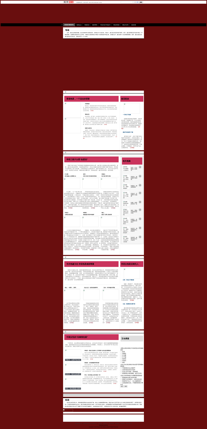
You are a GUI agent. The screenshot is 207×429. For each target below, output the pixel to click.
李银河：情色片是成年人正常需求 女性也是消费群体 (97, 350)
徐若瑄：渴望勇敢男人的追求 (134, 230)
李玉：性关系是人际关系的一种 (92, 375)
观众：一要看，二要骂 (70, 287)
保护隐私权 (111, 423)
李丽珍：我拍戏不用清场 (134, 178)
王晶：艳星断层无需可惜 (129, 304)
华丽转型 (86, 25)
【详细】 (92, 110)
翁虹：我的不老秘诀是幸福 (134, 212)
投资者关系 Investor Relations (89, 423)
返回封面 (133, 25)
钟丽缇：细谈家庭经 (134, 186)
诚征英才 (105, 423)
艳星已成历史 (88, 128)
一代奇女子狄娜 (127, 114)
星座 (101, 2)
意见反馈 (123, 423)
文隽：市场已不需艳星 (128, 280)
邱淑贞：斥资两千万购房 (134, 195)
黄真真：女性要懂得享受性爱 (91, 362)
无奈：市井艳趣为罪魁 (109, 287)
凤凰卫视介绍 (129, 423)
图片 (98, 2)
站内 (135, 2)
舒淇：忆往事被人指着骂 (134, 169)
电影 (90, 2)
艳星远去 (79, 25)
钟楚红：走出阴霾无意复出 (134, 221)
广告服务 (100, 423)
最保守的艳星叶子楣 (128, 132)
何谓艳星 (87, 103)
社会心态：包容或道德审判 (91, 287)
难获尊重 (94, 25)
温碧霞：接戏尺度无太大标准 (134, 239)
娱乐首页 (86, 2)
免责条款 (117, 423)
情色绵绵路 (116, 25)
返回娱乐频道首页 (69, 24)
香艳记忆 (87, 114)
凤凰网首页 (79, 2)
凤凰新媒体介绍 (78, 423)
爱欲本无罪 (125, 25)
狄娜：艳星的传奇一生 (134, 203)
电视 (95, 2)
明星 (93, 2)
